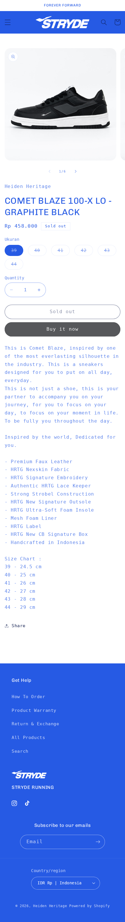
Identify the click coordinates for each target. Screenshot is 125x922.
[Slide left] (49, 171)
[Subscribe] (97, 842)
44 (17, 265)
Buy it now (63, 329)
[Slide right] (75, 171)
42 (87, 252)
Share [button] (19, 625)
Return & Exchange (35, 723)
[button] (7, 22)
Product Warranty (34, 710)
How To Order (28, 696)
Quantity (14, 278)
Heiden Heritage (50, 906)
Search (20, 751)
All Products (28, 737)
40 (40, 252)
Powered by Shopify (89, 906)
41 (64, 252)
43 (110, 252)
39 (17, 252)
